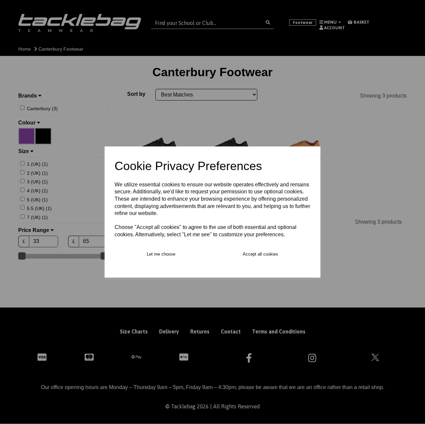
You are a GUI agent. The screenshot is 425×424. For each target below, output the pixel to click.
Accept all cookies (260, 254)
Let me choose (161, 254)
